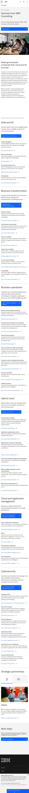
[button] (24, 1)
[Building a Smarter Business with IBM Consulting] (14, 110)
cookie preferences (5, 784)
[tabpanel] (14, 701)
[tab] (7, 679)
